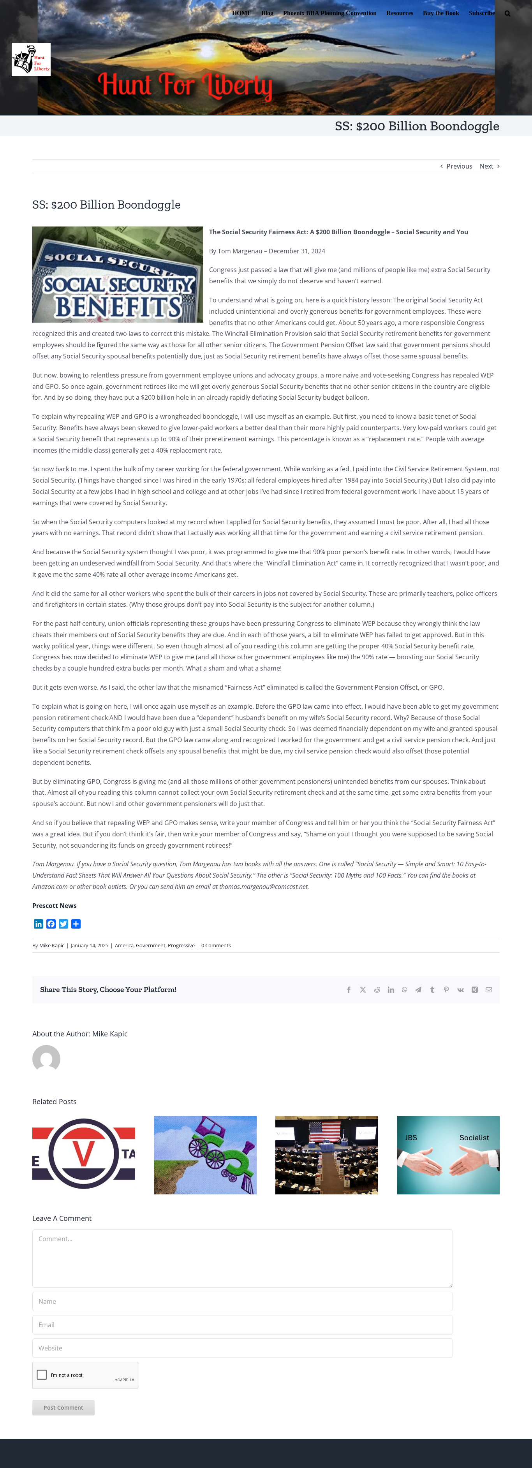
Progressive (181, 945)
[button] (508, 12)
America (124, 945)
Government (151, 945)
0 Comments (216, 945)
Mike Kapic (51, 945)
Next (486, 166)
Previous (459, 166)
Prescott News (54, 905)
